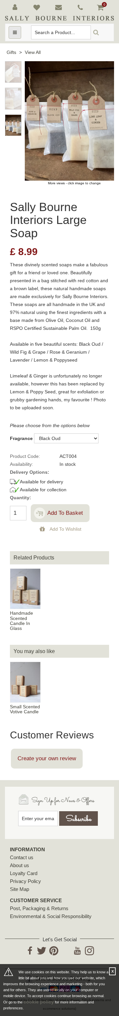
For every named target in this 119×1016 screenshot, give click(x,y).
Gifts (11, 52)
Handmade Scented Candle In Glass (21, 620)
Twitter (42, 955)
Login (16, 8)
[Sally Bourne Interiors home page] (59, 18)
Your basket (101, 6)
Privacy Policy (25, 881)
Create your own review (47, 758)
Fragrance (21, 438)
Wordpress (65, 950)
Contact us (21, 857)
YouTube (77, 955)
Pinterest (54, 955)
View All (33, 52)
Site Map (19, 889)
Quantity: (20, 497)
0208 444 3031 (81, 8)
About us (19, 865)
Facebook (30, 955)
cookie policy (38, 1001)
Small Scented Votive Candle (25, 709)
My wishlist (37, 8)
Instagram (89, 955)
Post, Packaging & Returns (39, 908)
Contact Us (59, 8)
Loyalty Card (23, 873)
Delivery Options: (29, 472)
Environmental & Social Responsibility (51, 916)
